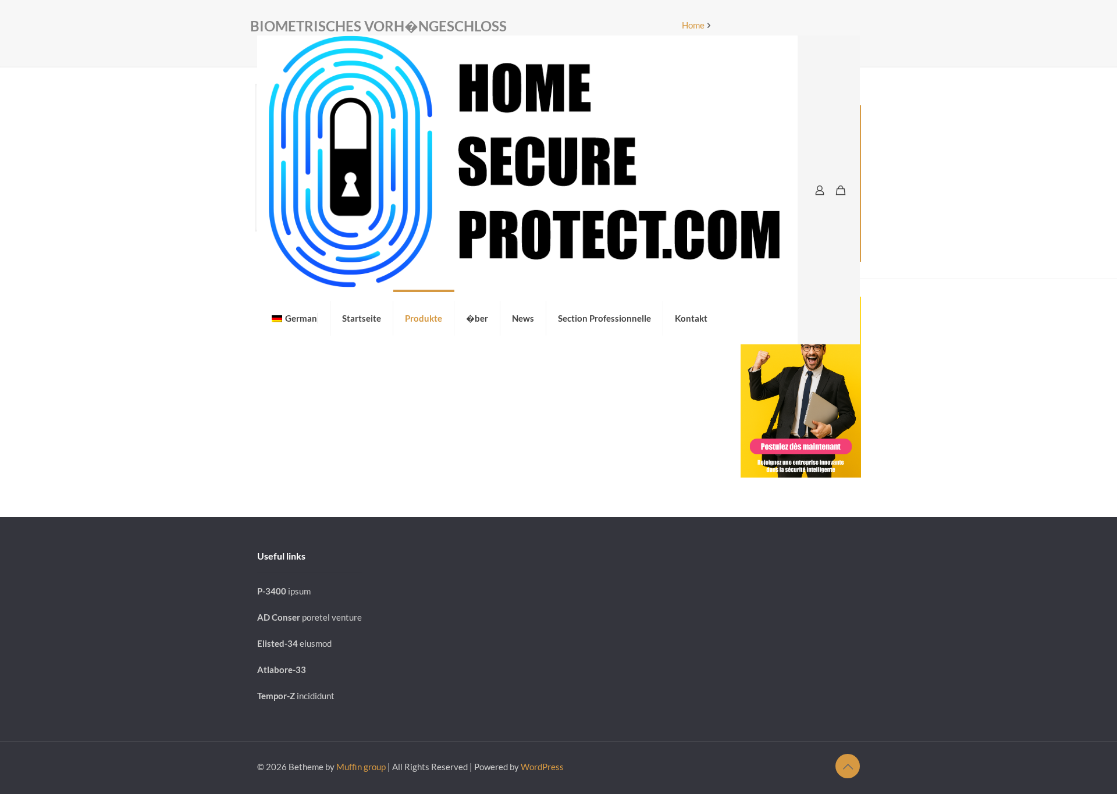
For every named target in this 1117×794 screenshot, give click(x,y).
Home (693, 25)
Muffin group (361, 766)
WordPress (542, 766)
